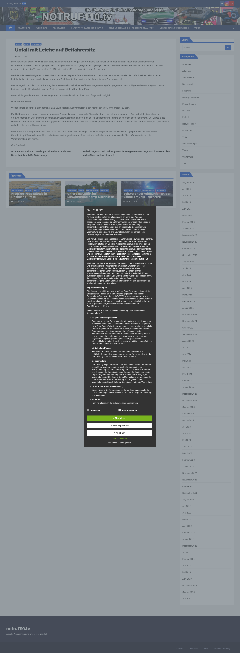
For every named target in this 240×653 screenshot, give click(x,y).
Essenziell (95, 411)
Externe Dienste (129, 411)
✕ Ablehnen (119, 433)
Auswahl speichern (119, 425)
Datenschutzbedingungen (119, 443)
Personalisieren (120, 439)
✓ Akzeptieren (119, 418)
